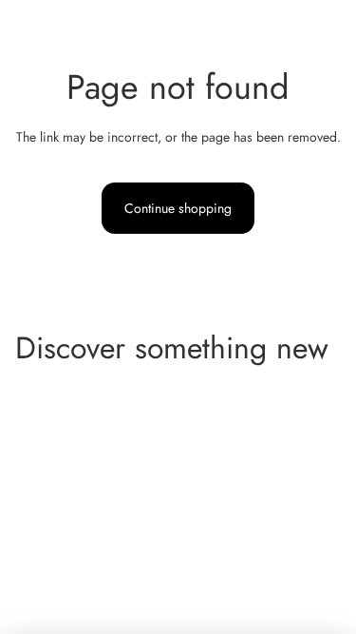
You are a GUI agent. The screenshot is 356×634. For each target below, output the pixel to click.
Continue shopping (178, 208)
